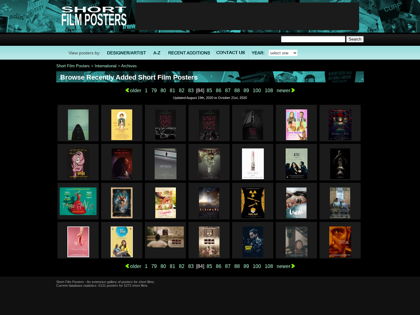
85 (209, 90)
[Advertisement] (247, 16)
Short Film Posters (73, 66)
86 (218, 90)
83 (191, 90)
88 (237, 90)
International (106, 66)
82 (181, 90)
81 (172, 90)
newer (284, 90)
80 (163, 90)
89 (246, 90)
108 (269, 90)
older (135, 90)
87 (228, 90)
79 (154, 90)
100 (257, 90)
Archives (129, 66)
